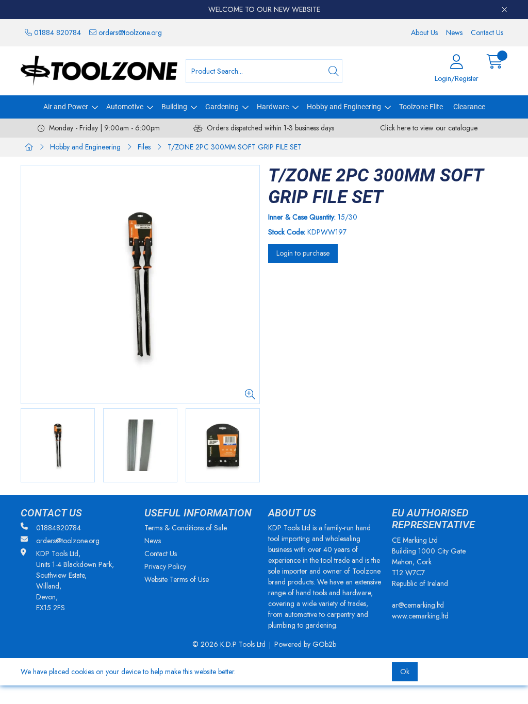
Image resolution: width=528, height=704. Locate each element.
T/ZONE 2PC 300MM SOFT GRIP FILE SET (235, 147)
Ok (404, 671)
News (454, 32)
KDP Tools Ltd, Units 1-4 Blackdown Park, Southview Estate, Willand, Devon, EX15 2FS (75, 580)
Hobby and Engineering (344, 107)
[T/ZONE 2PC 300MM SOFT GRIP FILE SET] (140, 284)
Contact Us (487, 32)
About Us (424, 32)
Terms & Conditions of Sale (185, 528)
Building (174, 107)
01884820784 (58, 528)
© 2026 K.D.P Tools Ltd (229, 644)
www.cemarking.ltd (420, 616)
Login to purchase (302, 253)
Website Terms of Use (176, 579)
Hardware (273, 107)
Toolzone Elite (421, 107)
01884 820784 (56, 32)
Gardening (222, 107)
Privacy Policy (165, 566)
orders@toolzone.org (129, 32)
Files (144, 147)
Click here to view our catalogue (428, 128)
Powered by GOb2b (305, 644)
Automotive (124, 107)
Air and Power (65, 107)
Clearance (469, 107)
